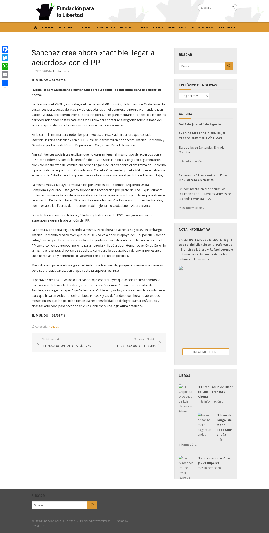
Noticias (66, 27)
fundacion (59, 71)
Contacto (227, 27)
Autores (84, 27)
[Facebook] (5, 49)
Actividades (201, 27)
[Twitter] (5, 58)
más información (190, 161)
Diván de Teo (105, 27)
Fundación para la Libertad (75, 11)
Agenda (142, 27)
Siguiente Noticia (136, 342)
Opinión (48, 27)
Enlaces (126, 27)
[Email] (5, 74)
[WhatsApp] (5, 66)
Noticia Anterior (66, 342)
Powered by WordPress (95, 521)
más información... (191, 208)
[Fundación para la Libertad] (36, 27)
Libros (158, 27)
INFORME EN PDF (205, 352)
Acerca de (175, 27)
